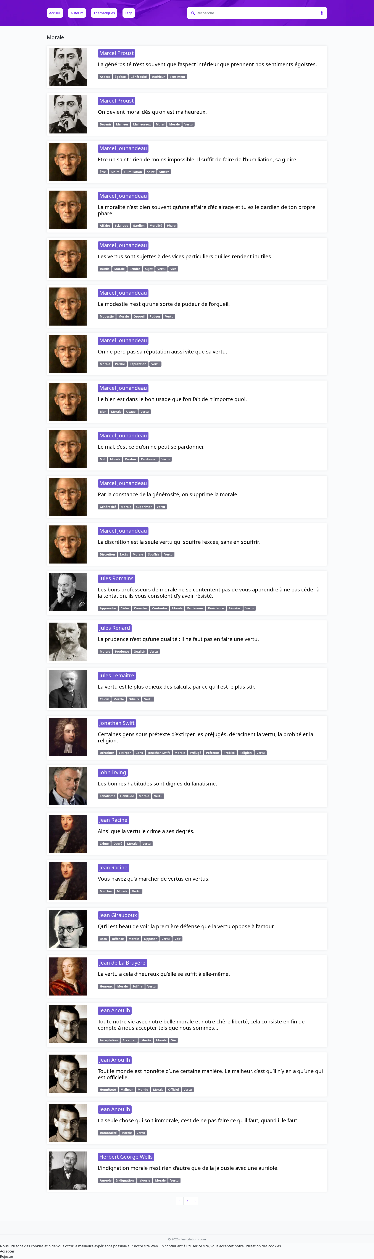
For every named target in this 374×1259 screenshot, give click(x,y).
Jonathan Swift (117, 722)
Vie (173, 1040)
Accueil (55, 13)
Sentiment (177, 77)
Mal (102, 459)
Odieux (134, 699)
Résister (234, 608)
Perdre (120, 364)
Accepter (129, 1040)
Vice (173, 269)
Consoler (140, 608)
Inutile (105, 269)
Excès (124, 554)
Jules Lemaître (116, 675)
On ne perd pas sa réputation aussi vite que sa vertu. (162, 351)
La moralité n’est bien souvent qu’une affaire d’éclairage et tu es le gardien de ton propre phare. (206, 210)
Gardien (139, 225)
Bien (103, 411)
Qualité (139, 651)
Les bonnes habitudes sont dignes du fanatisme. (157, 783)
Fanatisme (107, 796)
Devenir (105, 124)
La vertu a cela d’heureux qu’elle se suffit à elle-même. (164, 973)
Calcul (104, 699)
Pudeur (155, 316)
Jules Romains (116, 578)
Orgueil (139, 316)
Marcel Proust (116, 52)
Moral (160, 124)
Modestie (107, 316)
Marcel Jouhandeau (123, 148)
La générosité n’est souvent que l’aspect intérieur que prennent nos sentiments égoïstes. (207, 64)
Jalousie (144, 1180)
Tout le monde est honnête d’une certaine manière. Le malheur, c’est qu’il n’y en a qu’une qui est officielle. (210, 1074)
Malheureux (142, 124)
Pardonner (149, 459)
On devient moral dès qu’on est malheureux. (152, 111)
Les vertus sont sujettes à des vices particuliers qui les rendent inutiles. (185, 256)
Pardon (130, 459)
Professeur (195, 608)
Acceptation (109, 1040)
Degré (117, 843)
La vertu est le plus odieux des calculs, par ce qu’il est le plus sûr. (176, 686)
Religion (246, 753)
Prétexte (212, 753)
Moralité (156, 225)
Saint (151, 172)
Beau (103, 939)
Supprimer (144, 507)
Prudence (122, 651)
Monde (143, 1089)
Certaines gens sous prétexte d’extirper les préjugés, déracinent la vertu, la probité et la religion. (205, 737)
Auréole (105, 1180)
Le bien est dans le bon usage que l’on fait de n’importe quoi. (172, 399)
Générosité (139, 77)
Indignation (125, 1180)
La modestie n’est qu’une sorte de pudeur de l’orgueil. (164, 303)
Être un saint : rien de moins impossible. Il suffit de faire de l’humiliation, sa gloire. (198, 159)
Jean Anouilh (114, 1010)
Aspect (105, 77)
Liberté (145, 1040)
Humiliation (133, 172)
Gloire (115, 172)
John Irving (112, 772)
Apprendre (108, 608)
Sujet (149, 269)
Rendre (134, 269)
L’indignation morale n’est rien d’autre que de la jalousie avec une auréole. (188, 1167)
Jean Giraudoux (118, 915)
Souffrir (154, 554)
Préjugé (195, 753)
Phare (171, 225)
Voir (177, 939)
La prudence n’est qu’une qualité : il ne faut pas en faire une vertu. (178, 638)
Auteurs (77, 13)
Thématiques (104, 13)
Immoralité (108, 1133)
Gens (139, 753)
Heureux (106, 986)
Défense (118, 939)
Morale (174, 124)
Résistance (216, 608)
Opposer (150, 939)
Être (103, 172)
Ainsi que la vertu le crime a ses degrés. (146, 831)
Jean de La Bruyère (122, 962)
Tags (128, 13)
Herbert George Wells (126, 1156)
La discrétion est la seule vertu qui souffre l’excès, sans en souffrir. (179, 541)
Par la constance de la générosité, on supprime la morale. (168, 494)
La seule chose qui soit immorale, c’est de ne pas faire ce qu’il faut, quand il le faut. (198, 1120)
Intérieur (158, 77)
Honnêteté (108, 1089)
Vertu (188, 124)
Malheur (122, 124)
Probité (229, 753)
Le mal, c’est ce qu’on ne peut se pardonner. (151, 446)
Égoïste (120, 77)
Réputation (138, 364)
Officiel (173, 1089)
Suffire (164, 172)
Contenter (159, 608)
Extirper (125, 753)
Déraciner (107, 753)
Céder (125, 608)
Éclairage (121, 225)
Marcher (106, 891)
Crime (104, 843)
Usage (130, 411)
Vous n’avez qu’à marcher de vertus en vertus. (154, 878)
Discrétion (107, 554)
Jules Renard (114, 627)
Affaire (105, 225)
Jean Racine (113, 819)
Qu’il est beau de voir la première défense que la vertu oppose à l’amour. (186, 926)
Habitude (127, 796)
